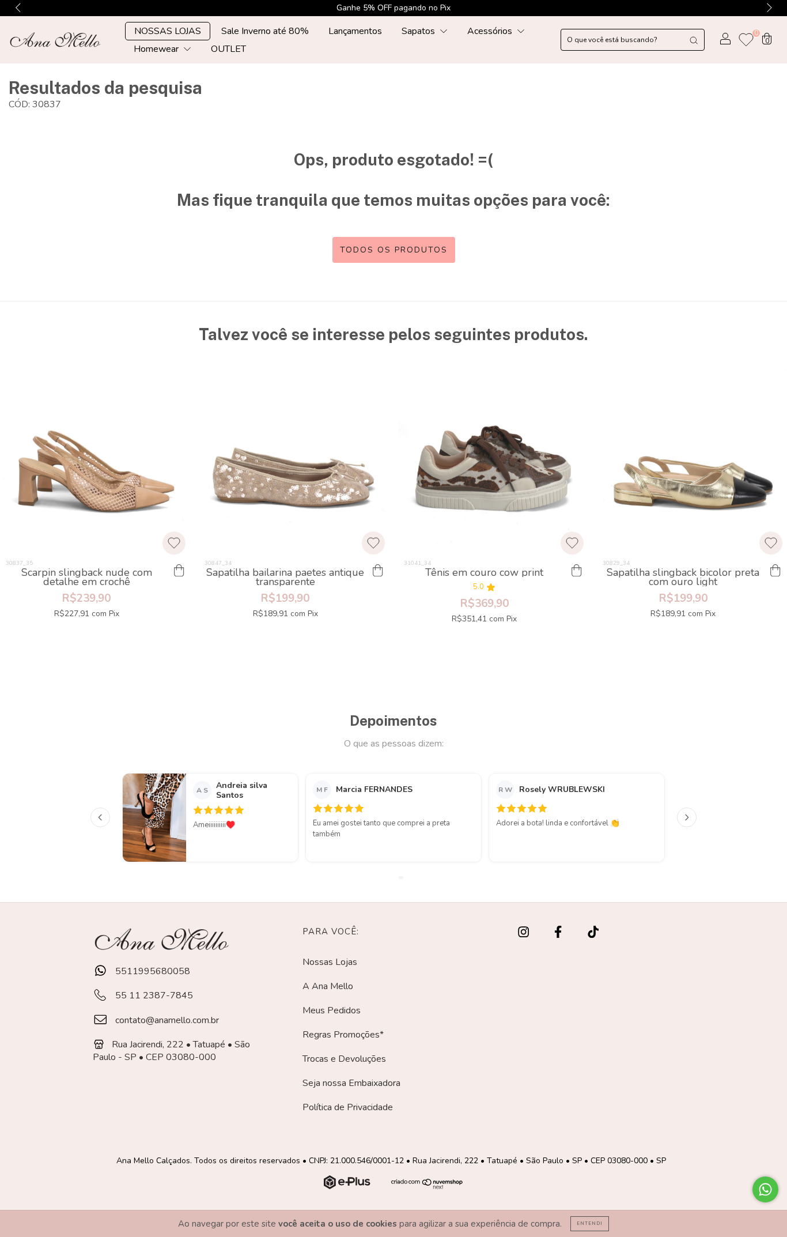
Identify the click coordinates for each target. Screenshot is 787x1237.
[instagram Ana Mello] (525, 932)
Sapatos (419, 31)
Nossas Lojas (329, 962)
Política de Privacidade (347, 1107)
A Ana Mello (327, 986)
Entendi (590, 1223)
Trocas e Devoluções (344, 1059)
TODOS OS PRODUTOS (394, 249)
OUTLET (228, 49)
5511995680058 (151, 971)
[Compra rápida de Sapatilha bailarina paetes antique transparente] (377, 570)
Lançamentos (355, 31)
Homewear (157, 49)
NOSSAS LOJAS (167, 31)
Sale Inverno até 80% (265, 31)
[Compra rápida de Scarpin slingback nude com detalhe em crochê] (178, 570)
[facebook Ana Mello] (559, 932)
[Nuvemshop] (348, 1186)
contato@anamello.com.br (167, 1020)
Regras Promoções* (343, 1034)
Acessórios (490, 31)
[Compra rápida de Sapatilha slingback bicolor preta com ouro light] (775, 570)
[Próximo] (687, 817)
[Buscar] (693, 39)
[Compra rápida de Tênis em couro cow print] (576, 570)
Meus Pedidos (331, 1010)
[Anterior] (100, 817)
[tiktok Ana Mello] (593, 932)
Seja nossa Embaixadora (351, 1083)
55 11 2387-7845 (153, 995)
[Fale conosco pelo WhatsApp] (765, 1189)
